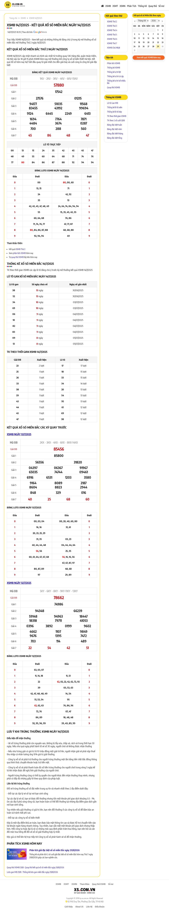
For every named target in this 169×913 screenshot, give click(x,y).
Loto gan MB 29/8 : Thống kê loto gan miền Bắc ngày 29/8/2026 (32, 872)
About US (79, 906)
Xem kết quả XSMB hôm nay (149, 57)
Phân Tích (131, 5)
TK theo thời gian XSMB (116, 116)
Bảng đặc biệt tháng (115, 133)
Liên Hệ (89, 906)
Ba (139, 26)
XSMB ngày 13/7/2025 (19, 434)
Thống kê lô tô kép (114, 111)
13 (148, 38)
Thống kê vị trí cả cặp (115, 76)
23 (162, 42)
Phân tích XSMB (113, 63)
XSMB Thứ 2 (20, 249)
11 (139, 38)
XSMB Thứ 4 (112, 30)
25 (139, 46)
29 (158, 46)
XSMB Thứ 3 (112, 26)
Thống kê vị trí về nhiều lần (116, 81)
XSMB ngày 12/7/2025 (19, 582)
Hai (134, 26)
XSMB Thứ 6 (112, 39)
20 (148, 42)
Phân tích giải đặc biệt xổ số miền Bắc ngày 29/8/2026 (54, 850)
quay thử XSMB (17, 257)
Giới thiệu (69, 906)
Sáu (153, 26)
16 (162, 38)
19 (143, 42)
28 (153, 46)
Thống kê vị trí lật (114, 72)
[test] (134, 21)
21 (153, 42)
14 (153, 38)
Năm (148, 26)
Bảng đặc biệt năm (114, 129)
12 (143, 38)
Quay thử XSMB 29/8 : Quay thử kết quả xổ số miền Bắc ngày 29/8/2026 (35, 867)
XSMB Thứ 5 (112, 34)
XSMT (115, 5)
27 (148, 46)
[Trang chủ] (102, 6)
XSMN (122, 5)
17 (134, 42)
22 (158, 42)
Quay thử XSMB (113, 87)
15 (158, 38)
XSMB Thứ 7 (112, 43)
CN (162, 26)
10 (134, 38)
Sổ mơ (161, 5)
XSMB (108, 5)
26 (143, 46)
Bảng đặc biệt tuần (114, 124)
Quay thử (152, 5)
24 (134, 46)
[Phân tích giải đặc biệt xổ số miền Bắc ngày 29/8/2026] (17, 854)
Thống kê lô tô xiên (114, 107)
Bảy (158, 26)
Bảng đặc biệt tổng (114, 138)
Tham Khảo (84, 884)
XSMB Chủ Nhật (113, 47)
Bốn (143, 26)
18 (139, 42)
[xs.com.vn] (14, 8)
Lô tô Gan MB (112, 103)
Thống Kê (142, 5)
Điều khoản (99, 906)
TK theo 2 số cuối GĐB (116, 120)
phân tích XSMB (19, 253)
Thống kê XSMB (113, 67)
